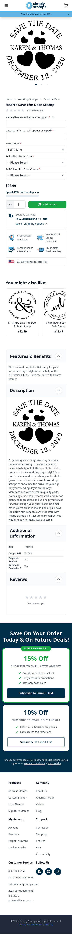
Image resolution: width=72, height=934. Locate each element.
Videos (40, 804)
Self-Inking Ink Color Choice (23, 169)
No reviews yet (35, 110)
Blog (38, 810)
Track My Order (17, 847)
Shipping (41, 834)
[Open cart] (65, 5)
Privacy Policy (54, 763)
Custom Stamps (17, 797)
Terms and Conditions (34, 763)
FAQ (38, 847)
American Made (45, 797)
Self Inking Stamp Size (20, 156)
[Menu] (6, 5)
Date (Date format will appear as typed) (30, 130)
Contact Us (42, 827)
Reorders (13, 834)
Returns (40, 840)
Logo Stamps (15, 804)
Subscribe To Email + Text (36, 693)
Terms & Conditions (30, 924)
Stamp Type (13, 143)
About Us (41, 791)
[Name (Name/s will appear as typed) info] (53, 117)
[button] (36, 84)
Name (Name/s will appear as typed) (28, 117)
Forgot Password (18, 840)
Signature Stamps (18, 810)
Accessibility (43, 854)
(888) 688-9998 (16, 870)
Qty (10, 204)
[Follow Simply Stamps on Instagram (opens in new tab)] (57, 871)
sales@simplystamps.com (23, 884)
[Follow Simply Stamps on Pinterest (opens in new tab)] (48, 871)
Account (13, 827)
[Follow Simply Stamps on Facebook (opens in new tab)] (39, 871)
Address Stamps (17, 791)
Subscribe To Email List (36, 742)
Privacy (49, 924)
